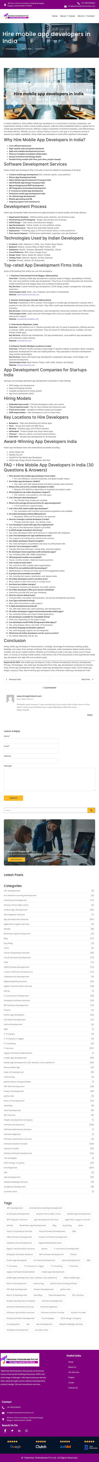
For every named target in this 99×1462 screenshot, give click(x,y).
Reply (90, 715)
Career (72, 16)
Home (55, 16)
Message (8, 766)
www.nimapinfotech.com (29, 696)
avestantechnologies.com (28, 319)
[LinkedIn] (19, 1430)
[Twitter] (12, 1430)
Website (7, 756)
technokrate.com (24, 341)
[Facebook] (5, 1430)
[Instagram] (26, 1430)
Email (7, 746)
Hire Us (81, 16)
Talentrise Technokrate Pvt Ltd (40, 1457)
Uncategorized (12, 49)
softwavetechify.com (26, 365)
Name (7, 736)
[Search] (91, 810)
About (63, 16)
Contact (91, 16)
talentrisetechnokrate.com (28, 294)
